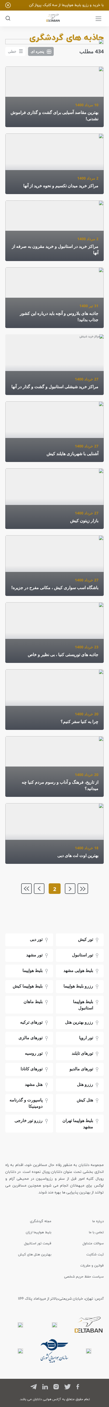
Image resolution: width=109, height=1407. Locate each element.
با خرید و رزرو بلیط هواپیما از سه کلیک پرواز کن (66, 5)
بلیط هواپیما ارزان (38, 1232)
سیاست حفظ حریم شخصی (84, 1276)
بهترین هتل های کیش (34, 1254)
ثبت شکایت (95, 1254)
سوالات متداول (93, 1243)
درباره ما (98, 1221)
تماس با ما (96, 1232)
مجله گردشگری (40, 1221)
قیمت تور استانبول (37, 1243)
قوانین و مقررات (92, 1265)
